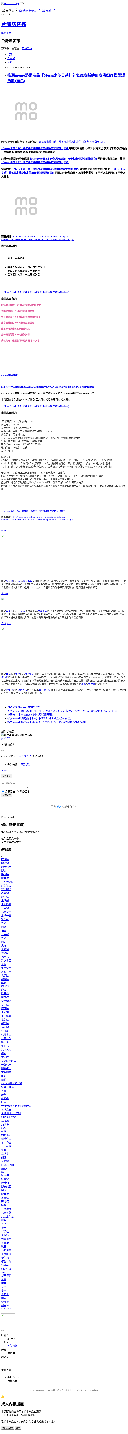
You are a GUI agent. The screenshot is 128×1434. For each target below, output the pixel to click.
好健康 (5, 1031)
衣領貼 (5, 859)
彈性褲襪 (6, 1209)
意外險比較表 (8, 1061)
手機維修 (6, 1254)
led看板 (5, 1182)
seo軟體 (5, 1121)
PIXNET (40, 1390)
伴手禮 (91, 684)
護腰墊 (5, 1098)
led (2, 1171)
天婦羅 (5, 949)
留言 (29, 756)
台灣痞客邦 (13, 24)
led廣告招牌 (7, 1165)
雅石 (3, 1076)
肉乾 (3, 942)
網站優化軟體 (8, 1117)
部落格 (11, 58)
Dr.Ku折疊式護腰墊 (11, 1083)
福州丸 (5, 957)
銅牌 (3, 1157)
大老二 (5, 1224)
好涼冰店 (6, 885)
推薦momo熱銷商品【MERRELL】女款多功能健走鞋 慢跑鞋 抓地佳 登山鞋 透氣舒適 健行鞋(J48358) (62, 711)
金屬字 (5, 1161)
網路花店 (6, 1135)
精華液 (5, 1283)
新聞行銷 (6, 1275)
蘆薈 (3, 1279)
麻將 (3, 1220)
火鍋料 (5, 953)
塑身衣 (4, 593)
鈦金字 (5, 1179)
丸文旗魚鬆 (7, 1216)
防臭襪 (5, 878)
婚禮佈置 (6, 1138)
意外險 (5, 1057)
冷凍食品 (6, 960)
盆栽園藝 (6, 1072)
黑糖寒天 (6, 1109)
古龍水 (5, 1294)
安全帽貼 (6, 889)
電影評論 (26, 764)
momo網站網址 (9, 375)
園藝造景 (6, 1068)
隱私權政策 (81, 1390)
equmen (21, 611)
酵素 (3, 1053)
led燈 (4, 1168)
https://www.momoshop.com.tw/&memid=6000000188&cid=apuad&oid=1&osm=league (47, 386)
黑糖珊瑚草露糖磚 (11, 1113)
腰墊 (3, 1094)
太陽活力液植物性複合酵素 (16, 1106)
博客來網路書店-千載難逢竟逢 (24, 707)
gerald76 (5, 738)
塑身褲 (5, 1305)
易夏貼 (5, 893)
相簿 (9, 54)
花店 (3, 1131)
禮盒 (83, 684)
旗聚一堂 (6, 915)
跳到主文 (6, 33)
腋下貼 (5, 897)
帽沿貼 (5, 863)
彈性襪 (5, 1201)
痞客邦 (22, 756)
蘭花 (3, 1079)
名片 (9, 62)
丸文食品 (30, 674)
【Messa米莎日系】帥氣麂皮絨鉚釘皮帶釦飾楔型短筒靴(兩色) (71, 141)
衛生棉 (9, 690)
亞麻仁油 (6, 1038)
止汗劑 (5, 900)
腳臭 (3, 870)
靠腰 (3, 1091)
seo (3, 1272)
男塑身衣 (42, 611)
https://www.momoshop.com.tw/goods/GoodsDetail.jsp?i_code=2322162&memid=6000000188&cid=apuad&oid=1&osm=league (37, 518)
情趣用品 (6, 1239)
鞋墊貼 (5, 908)
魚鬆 (3, 623)
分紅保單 (6, 1064)
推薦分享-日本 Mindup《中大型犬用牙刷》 (30, 714)
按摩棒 (5, 1242)
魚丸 (3, 945)
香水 (3, 1290)
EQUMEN (6, 1308)
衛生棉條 (6, 1261)
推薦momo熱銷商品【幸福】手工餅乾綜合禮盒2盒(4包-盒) (39, 718)
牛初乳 (5, 1046)
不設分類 (27, 48)
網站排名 (6, 1124)
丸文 (9, 623)
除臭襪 (9, 581)
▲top (4, 770)
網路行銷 (6, 1269)
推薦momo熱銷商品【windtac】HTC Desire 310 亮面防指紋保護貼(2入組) (46, 722)
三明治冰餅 (7, 882)
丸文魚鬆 (6, 1212)
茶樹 (3, 1287)
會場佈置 (6, 1142)
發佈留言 (6, 795)
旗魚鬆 (4, 677)
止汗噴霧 (6, 904)
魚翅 (3, 964)
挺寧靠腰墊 (7, 1087)
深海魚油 (6, 1049)
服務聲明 (94, 1390)
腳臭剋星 (27, 581)
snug (3, 530)
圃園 (3, 1298)
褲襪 (3, 1205)
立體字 (5, 1153)
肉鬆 (3, 927)
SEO (3, 1127)
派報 (3, 1150)
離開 (18, 1428)
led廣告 (5, 1175)
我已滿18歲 (7, 1428)
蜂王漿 (5, 1042)
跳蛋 (3, 1246)
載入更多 (6, 776)
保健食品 (6, 1034)
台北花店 (6, 1146)
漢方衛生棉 (44, 690)
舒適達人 (22, 690)
